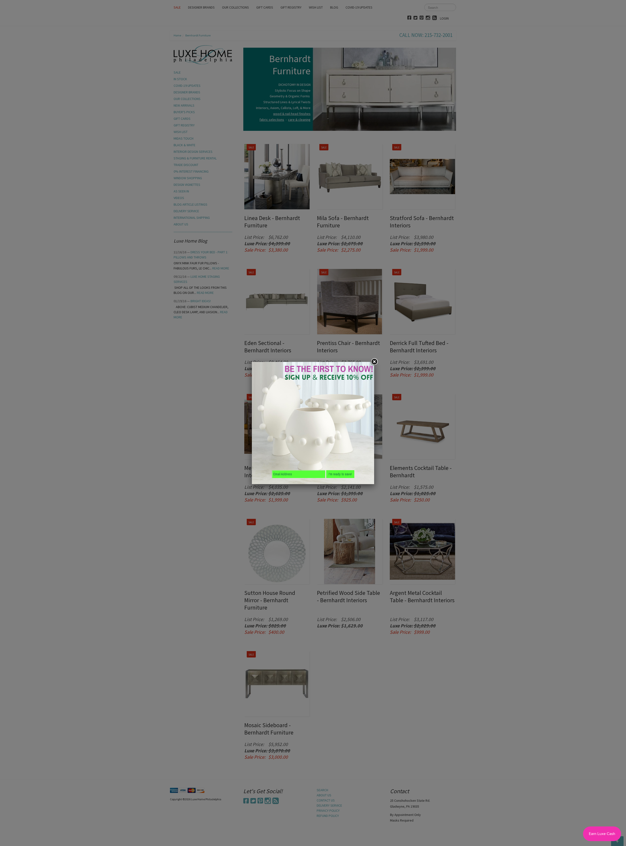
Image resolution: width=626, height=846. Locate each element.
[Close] (374, 361)
